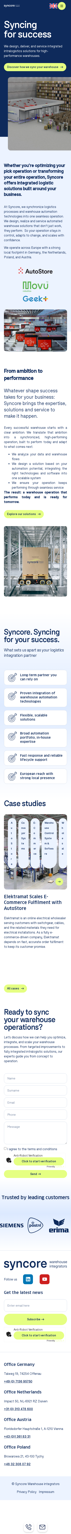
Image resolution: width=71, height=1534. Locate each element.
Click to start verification (39, 1161)
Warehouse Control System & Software (49, 838)
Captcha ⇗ (55, 1166)
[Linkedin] (28, 1279)
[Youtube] (45, 1279)
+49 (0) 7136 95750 (18, 1381)
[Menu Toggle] (62, 6)
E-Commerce (35, 838)
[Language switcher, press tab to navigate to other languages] (53, 6)
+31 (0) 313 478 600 (18, 1409)
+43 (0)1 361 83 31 (17, 1436)
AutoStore (12, 843)
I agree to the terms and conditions (32, 1149)
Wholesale (63, 838)
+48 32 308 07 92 (17, 1464)
